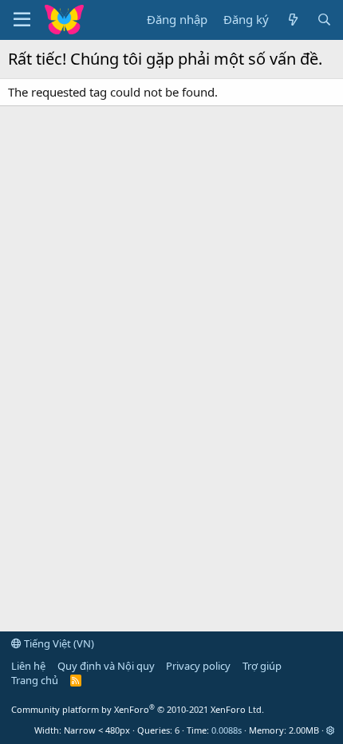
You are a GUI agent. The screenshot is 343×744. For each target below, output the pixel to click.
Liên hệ (28, 666)
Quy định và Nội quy (106, 666)
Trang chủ (34, 680)
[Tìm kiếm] (324, 19)
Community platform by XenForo (137, 709)
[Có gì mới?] (292, 19)
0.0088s (226, 730)
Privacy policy (198, 666)
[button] (330, 730)
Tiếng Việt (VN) (58, 643)
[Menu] (22, 20)
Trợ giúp (262, 666)
